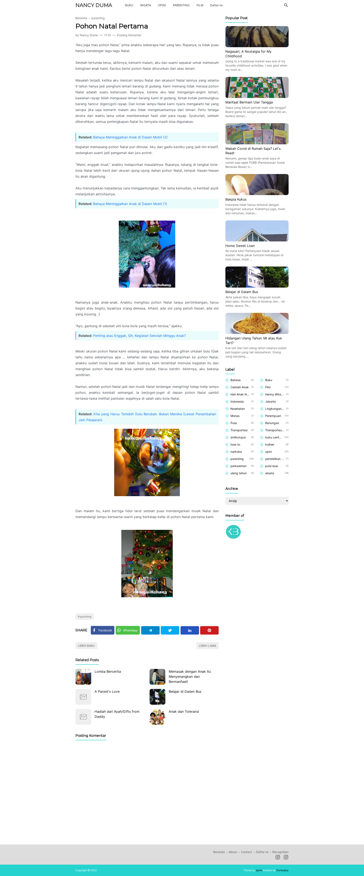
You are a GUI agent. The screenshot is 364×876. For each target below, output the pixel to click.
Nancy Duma (93, 5)
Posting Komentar (129, 35)
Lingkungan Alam (274, 408)
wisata (269, 473)
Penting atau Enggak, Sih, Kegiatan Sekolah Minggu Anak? (139, 336)
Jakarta (270, 401)
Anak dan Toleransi (184, 711)
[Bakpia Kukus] (257, 194)
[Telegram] (150, 630)
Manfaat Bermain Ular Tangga (249, 102)
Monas (235, 416)
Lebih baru (86, 645)
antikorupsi (238, 437)
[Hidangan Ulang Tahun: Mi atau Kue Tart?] (257, 333)
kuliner (269, 444)
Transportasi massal (274, 430)
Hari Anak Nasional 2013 (240, 394)
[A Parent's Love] (83, 697)
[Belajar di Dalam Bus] (157, 697)
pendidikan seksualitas (274, 459)
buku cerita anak (274, 437)
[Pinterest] (209, 630)
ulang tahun (238, 473)
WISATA (145, 5)
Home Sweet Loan (240, 246)
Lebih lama (207, 645)
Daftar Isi (216, 5)
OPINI (162, 5)
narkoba (236, 451)
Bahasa (235, 380)
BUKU (129, 5)
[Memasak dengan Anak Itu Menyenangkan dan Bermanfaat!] (157, 677)
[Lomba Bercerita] (83, 677)
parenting (85, 616)
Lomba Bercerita (108, 671)
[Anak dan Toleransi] (157, 717)
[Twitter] (170, 630)
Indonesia (237, 401)
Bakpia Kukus (235, 199)
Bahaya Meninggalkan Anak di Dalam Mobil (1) (130, 204)
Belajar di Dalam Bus (185, 691)
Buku (268, 380)
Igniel (259, 870)
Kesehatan (237, 408)
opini (268, 451)
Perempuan (273, 416)
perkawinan (238, 466)
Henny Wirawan (274, 394)
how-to (235, 444)
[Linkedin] (190, 630)
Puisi (233, 423)
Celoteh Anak (239, 387)
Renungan (272, 423)
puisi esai (271, 466)
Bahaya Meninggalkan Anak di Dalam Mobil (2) (130, 137)
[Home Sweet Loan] (257, 240)
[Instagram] (277, 858)
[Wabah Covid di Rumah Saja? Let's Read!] (257, 143)
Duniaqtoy (282, 870)
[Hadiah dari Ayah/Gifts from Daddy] (83, 717)
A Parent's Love (107, 691)
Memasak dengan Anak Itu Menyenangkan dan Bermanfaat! (190, 676)
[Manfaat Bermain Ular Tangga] (257, 97)
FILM (200, 5)
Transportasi (239, 430)
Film (268, 387)
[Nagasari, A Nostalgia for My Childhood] (257, 46)
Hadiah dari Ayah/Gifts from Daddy (117, 714)
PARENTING (181, 5)
